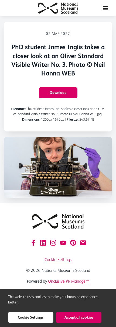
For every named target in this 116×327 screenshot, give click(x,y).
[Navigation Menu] (105, 8)
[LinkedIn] (43, 243)
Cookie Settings (58, 259)
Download (58, 92)
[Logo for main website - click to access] (58, 221)
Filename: (18, 109)
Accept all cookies (78, 317)
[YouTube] (63, 243)
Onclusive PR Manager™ (68, 281)
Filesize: (73, 119)
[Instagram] (53, 243)
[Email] (83, 243)
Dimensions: (31, 119)
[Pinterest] (73, 243)
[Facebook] (33, 243)
